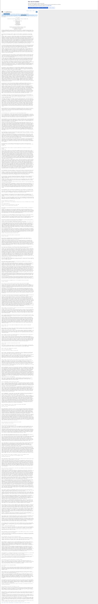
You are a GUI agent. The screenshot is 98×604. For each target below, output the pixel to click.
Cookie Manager (28, 602)
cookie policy (49, 5)
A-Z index (2, 602)
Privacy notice (23, 602)
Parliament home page (6, 16)
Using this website (17, 602)
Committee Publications (21, 16)
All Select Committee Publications (27, 16)
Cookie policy (25, 602)
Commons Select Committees (33, 16)
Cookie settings (51, 7)
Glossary (5, 602)
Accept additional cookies (33, 7)
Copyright (20, 602)
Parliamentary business (11, 16)
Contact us (7, 602)
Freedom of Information (11, 602)
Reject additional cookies (43, 7)
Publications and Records (16, 16)
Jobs (14, 602)
